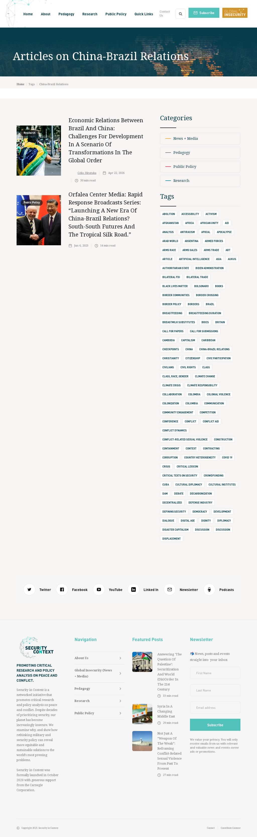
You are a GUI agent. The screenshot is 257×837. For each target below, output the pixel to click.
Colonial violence (218, 394)
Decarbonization (201, 493)
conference (170, 421)
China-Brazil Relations (214, 349)
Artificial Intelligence (194, 259)
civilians (168, 367)
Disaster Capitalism (175, 529)
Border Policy (171, 304)
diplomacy (224, 520)
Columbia (191, 403)
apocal (205, 231)
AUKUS (232, 259)
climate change (205, 376)
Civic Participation (219, 358)
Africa (189, 222)
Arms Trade (211, 250)
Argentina (191, 241)
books (219, 286)
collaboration (172, 394)
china (189, 349)
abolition (168, 213)
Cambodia (168, 340)
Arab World (170, 241)
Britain (220, 322)
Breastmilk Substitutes (178, 322)
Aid (227, 222)
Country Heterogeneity (200, 457)
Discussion (223, 529)
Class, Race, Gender (175, 376)
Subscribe (207, 13)
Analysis (168, 231)
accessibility (190, 213)
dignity (206, 520)
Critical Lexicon (187, 466)
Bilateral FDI (171, 277)
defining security (174, 511)
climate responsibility (202, 385)
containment (170, 448)
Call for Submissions (204, 331)
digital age (188, 520)
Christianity (170, 358)
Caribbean (208, 340)
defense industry (200, 502)
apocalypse (224, 231)
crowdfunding (213, 475)
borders (193, 304)
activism (211, 213)
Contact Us (165, 13)
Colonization (170, 403)
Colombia (194, 394)
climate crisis (171, 385)
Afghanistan (170, 222)
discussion (202, 529)
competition (208, 412)
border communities (175, 295)
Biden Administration (210, 268)
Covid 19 (227, 457)
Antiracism (187, 231)
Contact (211, 828)
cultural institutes (222, 484)
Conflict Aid (211, 421)
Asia (218, 259)
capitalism (188, 340)
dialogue (168, 520)
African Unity (209, 222)
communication (214, 403)
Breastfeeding (172, 313)
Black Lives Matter (175, 286)
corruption (170, 457)
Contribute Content (230, 828)
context (191, 448)
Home (28, 14)
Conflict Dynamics (174, 430)
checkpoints (170, 349)
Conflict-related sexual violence (185, 439)
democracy (199, 511)
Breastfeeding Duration (205, 313)
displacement (171, 538)
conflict (190, 421)
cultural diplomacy (188, 484)
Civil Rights (188, 367)
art (228, 250)
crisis (166, 466)
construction (223, 439)
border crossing (207, 295)
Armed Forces (214, 241)
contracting (211, 448)
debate (178, 493)
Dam (165, 493)
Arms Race (169, 250)
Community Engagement (177, 412)
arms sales (189, 250)
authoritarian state (175, 268)
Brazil (210, 304)
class (206, 367)
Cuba (165, 484)
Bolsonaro (201, 286)
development (222, 511)
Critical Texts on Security (179, 475)
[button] (45, 14)
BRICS (205, 322)
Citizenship (192, 358)
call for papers (172, 331)
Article (167, 259)
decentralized (172, 502)
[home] (8, 14)
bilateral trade (197, 277)
